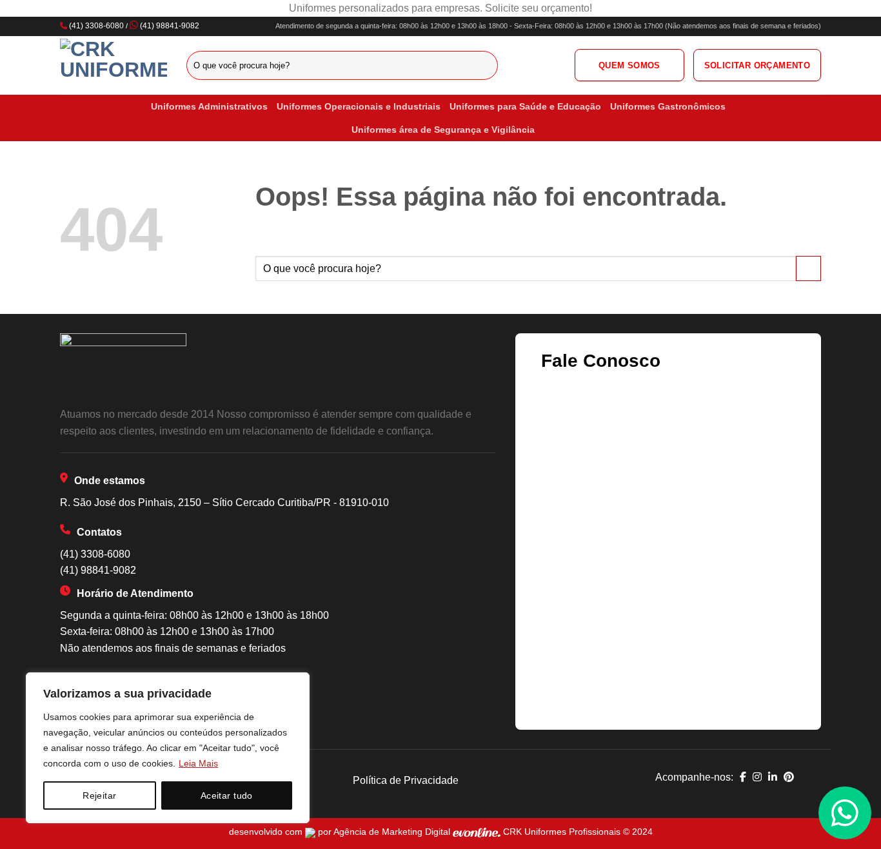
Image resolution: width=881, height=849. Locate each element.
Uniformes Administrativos (209, 106)
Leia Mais (198, 763)
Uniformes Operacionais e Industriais (358, 106)
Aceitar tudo (227, 795)
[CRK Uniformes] (113, 65)
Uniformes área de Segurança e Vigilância (443, 129)
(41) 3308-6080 (96, 25)
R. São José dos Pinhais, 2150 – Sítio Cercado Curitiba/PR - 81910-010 (224, 502)
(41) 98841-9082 (169, 25)
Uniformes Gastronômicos (668, 106)
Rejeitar (99, 795)
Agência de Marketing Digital (393, 831)
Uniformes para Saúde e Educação (525, 106)
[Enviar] (486, 65)
